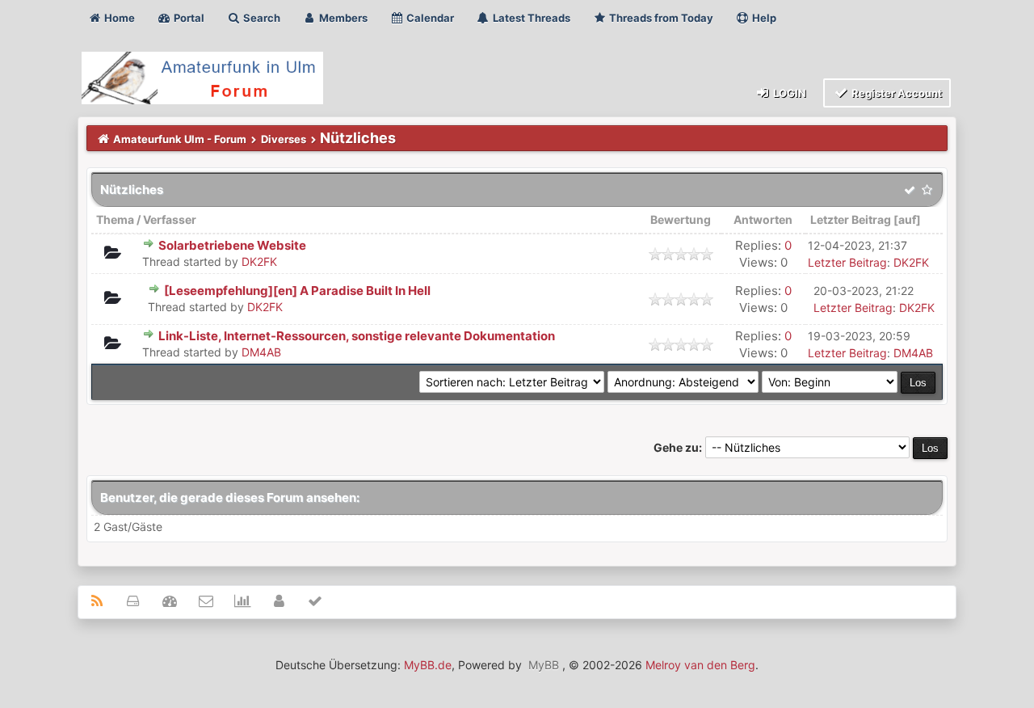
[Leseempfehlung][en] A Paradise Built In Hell (297, 290)
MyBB (543, 665)
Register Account (895, 92)
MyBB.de (428, 665)
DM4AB (261, 352)
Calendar (429, 17)
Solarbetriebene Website (232, 245)
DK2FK (259, 261)
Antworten (762, 219)
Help (763, 17)
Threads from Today (660, 17)
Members (342, 17)
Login (788, 92)
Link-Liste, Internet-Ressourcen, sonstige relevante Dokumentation (356, 335)
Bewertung (680, 219)
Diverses (283, 139)
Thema (115, 219)
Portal (187, 17)
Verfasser (169, 219)
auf (907, 219)
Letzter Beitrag (850, 219)
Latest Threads (530, 17)
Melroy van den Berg (700, 665)
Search (260, 17)
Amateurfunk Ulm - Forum (179, 139)
